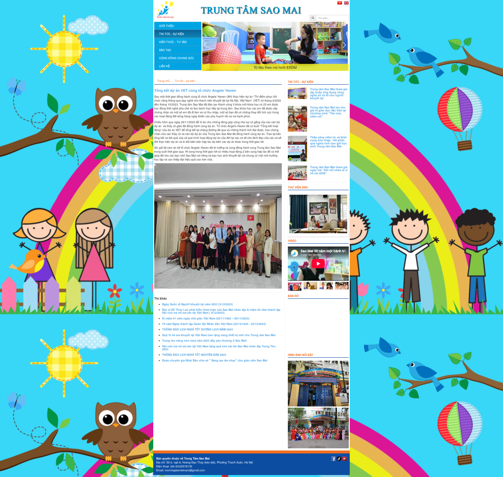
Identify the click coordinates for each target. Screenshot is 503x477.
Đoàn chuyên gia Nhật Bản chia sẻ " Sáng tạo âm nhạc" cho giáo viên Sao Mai (214, 360)
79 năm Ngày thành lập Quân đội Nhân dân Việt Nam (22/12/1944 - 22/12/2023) (214, 324)
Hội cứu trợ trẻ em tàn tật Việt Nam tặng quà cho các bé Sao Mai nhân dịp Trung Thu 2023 (219, 347)
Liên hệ (164, 66)
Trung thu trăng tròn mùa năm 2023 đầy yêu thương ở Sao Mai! (204, 340)
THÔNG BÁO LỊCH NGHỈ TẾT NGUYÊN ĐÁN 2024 (194, 355)
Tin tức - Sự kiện (300, 82)
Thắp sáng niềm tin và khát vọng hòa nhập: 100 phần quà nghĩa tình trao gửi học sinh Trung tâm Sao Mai (328, 141)
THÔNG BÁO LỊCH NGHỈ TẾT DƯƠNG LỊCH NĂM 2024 (197, 329)
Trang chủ (163, 81)
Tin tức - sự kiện (171, 34)
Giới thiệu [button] (166, 26)
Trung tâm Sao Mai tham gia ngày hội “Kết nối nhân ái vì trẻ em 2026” (329, 170)
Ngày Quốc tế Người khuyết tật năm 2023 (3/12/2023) (197, 304)
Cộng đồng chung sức (176, 58)
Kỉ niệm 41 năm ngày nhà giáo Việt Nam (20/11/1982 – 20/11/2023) (205, 318)
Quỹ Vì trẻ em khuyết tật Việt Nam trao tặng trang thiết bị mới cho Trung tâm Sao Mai (218, 335)
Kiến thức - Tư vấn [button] (173, 42)
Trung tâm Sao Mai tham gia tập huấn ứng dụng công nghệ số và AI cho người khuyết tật (328, 93)
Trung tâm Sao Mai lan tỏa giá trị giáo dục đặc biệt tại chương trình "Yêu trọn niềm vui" (328, 111)
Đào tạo (165, 50)
